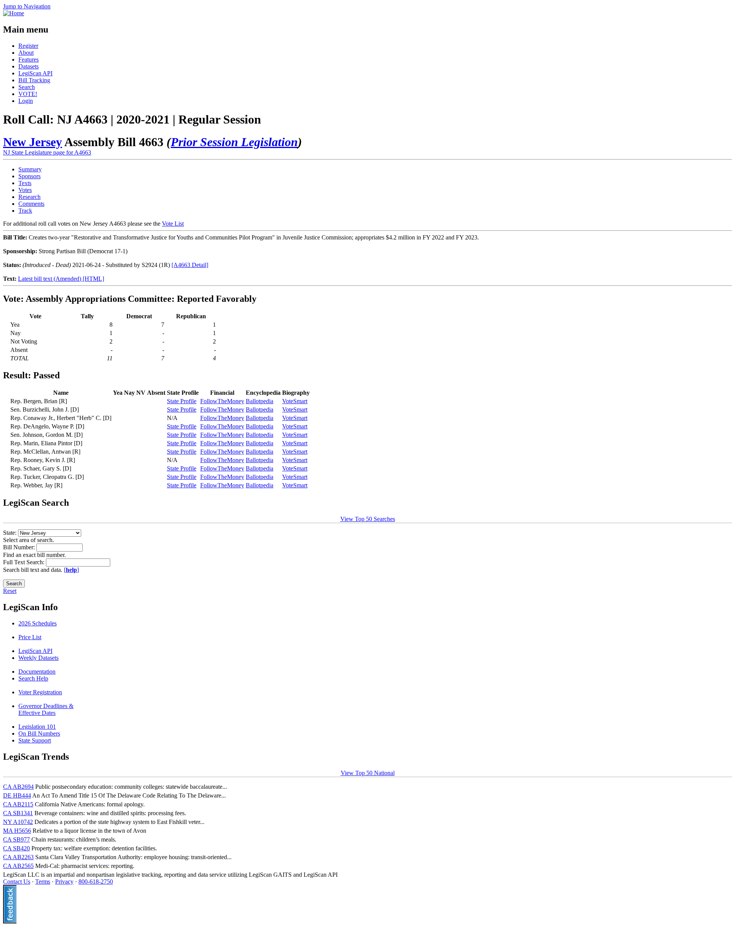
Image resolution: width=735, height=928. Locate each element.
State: (10, 532)
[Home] (13, 13)
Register (28, 45)
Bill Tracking (34, 80)
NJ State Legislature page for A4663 (47, 152)
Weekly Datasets (38, 657)
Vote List (173, 223)
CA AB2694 (18, 786)
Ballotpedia (259, 401)
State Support (34, 740)
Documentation (37, 671)
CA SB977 (16, 839)
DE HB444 (17, 795)
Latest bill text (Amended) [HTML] (61, 278)
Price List (29, 637)
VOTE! (27, 94)
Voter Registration (40, 692)
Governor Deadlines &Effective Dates (46, 709)
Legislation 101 (37, 726)
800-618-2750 (95, 881)
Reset (9, 591)
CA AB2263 (18, 857)
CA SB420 (16, 848)
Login (25, 101)
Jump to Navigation (27, 6)
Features (28, 59)
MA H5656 (17, 830)
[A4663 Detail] (190, 265)
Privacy (64, 881)
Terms (42, 881)
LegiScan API (35, 73)
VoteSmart (294, 401)
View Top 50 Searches (367, 519)
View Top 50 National (368, 773)
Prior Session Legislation (234, 142)
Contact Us (16, 881)
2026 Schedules (37, 623)
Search (26, 87)
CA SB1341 (18, 813)
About (26, 52)
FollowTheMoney (222, 401)
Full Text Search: (24, 562)
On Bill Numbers (39, 733)
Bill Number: (19, 547)
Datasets (28, 66)
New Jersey (32, 142)
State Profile (181, 401)
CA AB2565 (18, 866)
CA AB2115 (18, 804)
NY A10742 (18, 822)
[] (71, 570)
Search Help (33, 678)
